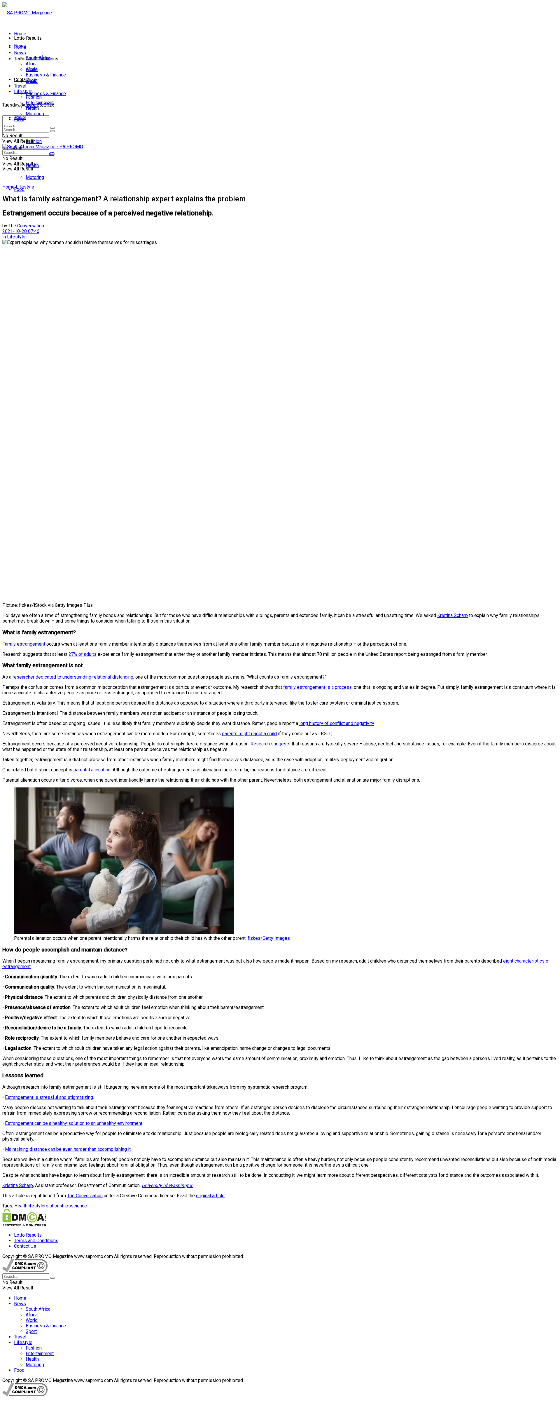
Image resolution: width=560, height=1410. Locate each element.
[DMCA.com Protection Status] (24, 1225)
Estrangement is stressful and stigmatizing (49, 1097)
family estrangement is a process (317, 687)
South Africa (38, 58)
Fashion (34, 141)
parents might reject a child (249, 733)
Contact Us (25, 79)
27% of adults (83, 654)
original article (210, 1195)
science (79, 1206)
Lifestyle (23, 91)
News (20, 52)
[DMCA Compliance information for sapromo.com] (25, 1270)
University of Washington (167, 1185)
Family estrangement (23, 644)
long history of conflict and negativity (336, 723)
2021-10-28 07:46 (20, 231)
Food (19, 119)
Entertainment (40, 102)
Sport (31, 80)
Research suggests (270, 744)
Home (20, 33)
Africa (32, 64)
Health (32, 108)
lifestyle (35, 1206)
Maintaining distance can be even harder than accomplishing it (68, 1149)
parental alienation (92, 770)
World (32, 69)
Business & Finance (46, 93)
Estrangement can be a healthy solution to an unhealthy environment (73, 1123)
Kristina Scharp (452, 615)
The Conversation (26, 226)
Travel (20, 86)
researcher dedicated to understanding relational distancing (73, 677)
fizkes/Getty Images (269, 938)
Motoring (35, 177)
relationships (57, 1206)
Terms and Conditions (36, 1240)
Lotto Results (28, 38)
